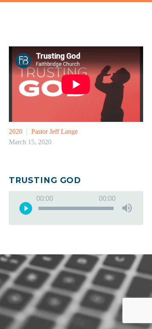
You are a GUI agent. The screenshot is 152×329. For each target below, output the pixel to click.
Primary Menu (135, 17)
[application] (76, 208)
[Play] (25, 208)
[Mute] (127, 208)
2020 (15, 131)
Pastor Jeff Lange (54, 131)
